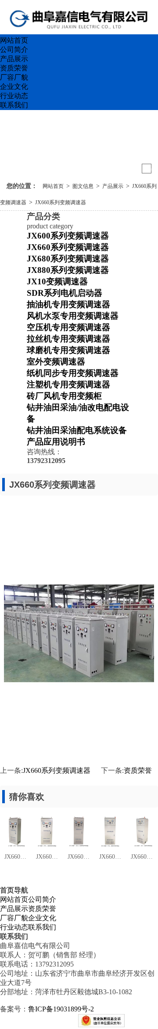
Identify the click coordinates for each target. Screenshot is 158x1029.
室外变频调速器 (56, 361)
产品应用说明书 (56, 441)
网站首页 (14, 40)
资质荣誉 (14, 68)
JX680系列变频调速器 (68, 258)
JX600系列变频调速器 (68, 235)
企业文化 (14, 86)
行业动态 (14, 95)
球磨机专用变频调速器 (68, 350)
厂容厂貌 (14, 77)
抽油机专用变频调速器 (68, 304)
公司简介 (14, 49)
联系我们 (14, 105)
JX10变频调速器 (57, 281)
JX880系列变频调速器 (68, 270)
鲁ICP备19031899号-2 (61, 1009)
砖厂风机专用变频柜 (64, 396)
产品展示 (14, 58)
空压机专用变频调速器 (68, 327)
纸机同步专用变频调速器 (72, 373)
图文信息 (82, 186)
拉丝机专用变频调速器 (68, 338)
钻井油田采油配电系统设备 (77, 430)
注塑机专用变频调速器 (68, 384)
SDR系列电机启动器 (64, 293)
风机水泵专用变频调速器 (72, 315)
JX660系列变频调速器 (60, 202)
